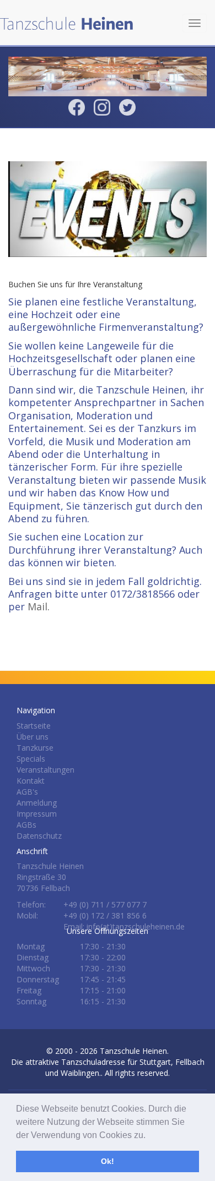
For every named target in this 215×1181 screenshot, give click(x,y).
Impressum (37, 813)
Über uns (33, 736)
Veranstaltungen (45, 769)
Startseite (34, 725)
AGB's (27, 791)
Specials (31, 758)
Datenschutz (39, 835)
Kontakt (31, 780)
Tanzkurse (35, 747)
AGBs (26, 824)
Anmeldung (37, 802)
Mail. (39, 606)
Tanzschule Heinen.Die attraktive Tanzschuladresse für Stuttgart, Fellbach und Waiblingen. (108, 1062)
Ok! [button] (107, 1161)
